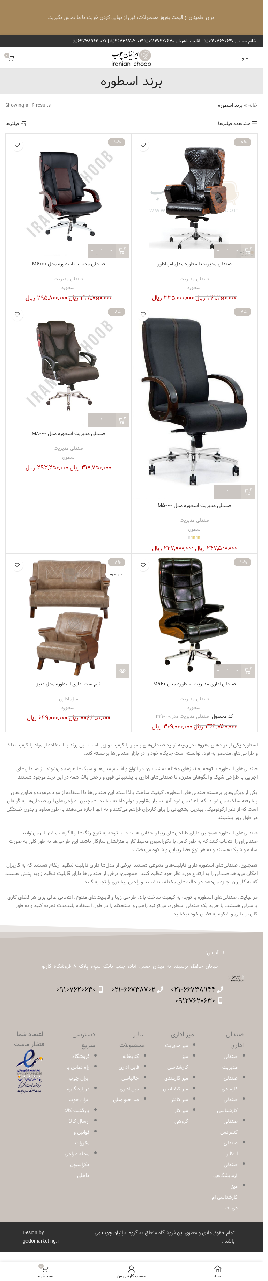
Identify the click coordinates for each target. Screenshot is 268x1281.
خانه (253, 105)
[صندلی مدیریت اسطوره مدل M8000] (68, 366)
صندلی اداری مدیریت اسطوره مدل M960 (194, 684)
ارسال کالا (79, 1121)
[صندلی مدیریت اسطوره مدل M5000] (194, 402)
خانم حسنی (232, 40)
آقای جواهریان (174, 40)
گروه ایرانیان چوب (120, 1233)
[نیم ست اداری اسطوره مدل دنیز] (68, 616)
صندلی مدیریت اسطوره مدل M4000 (68, 264)
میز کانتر (179, 1100)
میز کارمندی (176, 1078)
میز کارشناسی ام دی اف (225, 1197)
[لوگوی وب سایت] (131, 58)
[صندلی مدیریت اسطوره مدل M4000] (68, 196)
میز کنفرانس (175, 1089)
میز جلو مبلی (126, 1100)
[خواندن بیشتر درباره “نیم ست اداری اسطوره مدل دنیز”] (122, 671)
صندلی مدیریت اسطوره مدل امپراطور (194, 264)
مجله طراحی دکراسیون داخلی (77, 1165)
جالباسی (130, 1078)
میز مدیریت (176, 1045)
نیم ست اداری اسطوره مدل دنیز (68, 684)
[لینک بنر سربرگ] (131, 17)
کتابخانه (130, 1056)
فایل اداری (129, 1067)
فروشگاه (80, 1056)
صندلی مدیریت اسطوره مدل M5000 (194, 505)
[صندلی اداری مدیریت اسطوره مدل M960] (194, 616)
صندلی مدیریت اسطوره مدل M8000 (68, 433)
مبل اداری (68, 699)
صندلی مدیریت (194, 279)
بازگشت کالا (77, 1110)
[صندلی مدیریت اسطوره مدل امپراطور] (194, 196)
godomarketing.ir (41, 1241)
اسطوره (194, 288)
